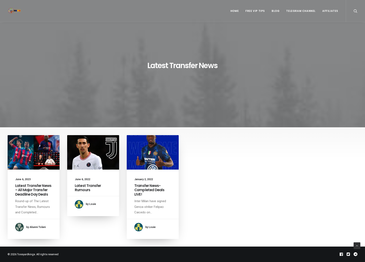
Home (234, 11)
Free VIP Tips (255, 11)
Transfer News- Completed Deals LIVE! (149, 190)
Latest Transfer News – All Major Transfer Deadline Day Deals (33, 190)
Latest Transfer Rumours (88, 187)
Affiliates (330, 11)
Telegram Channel (301, 11)
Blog (275, 11)
